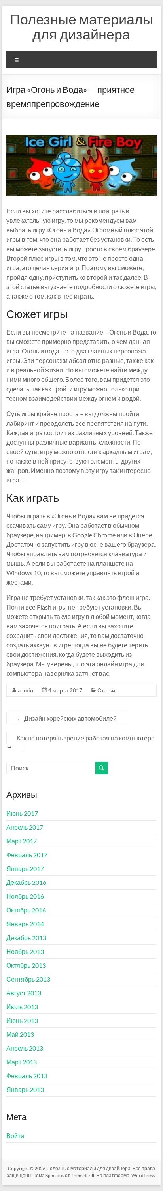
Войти (15, 1135)
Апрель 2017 (24, 827)
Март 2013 (21, 1062)
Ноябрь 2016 (25, 896)
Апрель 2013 (24, 1048)
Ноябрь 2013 (25, 951)
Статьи (106, 690)
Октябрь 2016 (26, 910)
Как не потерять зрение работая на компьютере (80, 742)
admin (25, 690)
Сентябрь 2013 (28, 979)
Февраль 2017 (26, 854)
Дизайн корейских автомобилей (67, 718)
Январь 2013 (25, 1089)
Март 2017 (21, 841)
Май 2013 (20, 1034)
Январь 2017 (25, 868)
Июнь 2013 (22, 1020)
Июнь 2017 (22, 813)
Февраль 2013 (26, 1075)
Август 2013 (23, 993)
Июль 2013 (22, 1006)
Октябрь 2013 (26, 965)
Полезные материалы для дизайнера (81, 26)
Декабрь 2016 (26, 882)
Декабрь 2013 (26, 937)
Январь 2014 (25, 923)
